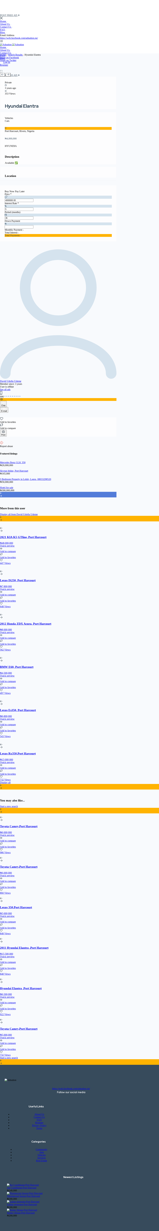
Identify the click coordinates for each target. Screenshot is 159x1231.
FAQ (3, 29)
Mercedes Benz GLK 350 (12, 462)
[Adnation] (6, 44)
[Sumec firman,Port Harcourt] (22, 1210)
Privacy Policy (39, 1125)
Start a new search (9, 806)
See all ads (5, 389)
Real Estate (41, 1160)
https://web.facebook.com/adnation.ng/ (19, 38)
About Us (5, 24)
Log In (6, 62)
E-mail (4, 411)
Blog (2, 32)
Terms (39, 1128)
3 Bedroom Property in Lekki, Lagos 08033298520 (25, 479)
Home (3, 21)
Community (41, 1149)
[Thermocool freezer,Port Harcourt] (25, 1193)
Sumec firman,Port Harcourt (21, 1212)
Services (41, 1157)
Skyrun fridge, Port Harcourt (14, 471)
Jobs (41, 1152)
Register (4, 65)
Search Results (15, 54)
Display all (5, 782)
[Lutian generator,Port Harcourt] (23, 1201)
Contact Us (6, 27)
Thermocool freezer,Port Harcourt (23, 1196)
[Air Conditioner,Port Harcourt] (23, 1185)
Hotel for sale (6, 487)
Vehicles (41, 1155)
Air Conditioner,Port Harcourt (21, 1187)
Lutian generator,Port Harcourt (22, 1204)
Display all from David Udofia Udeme (19, 514)
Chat (3, 405)
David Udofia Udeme (10, 381)
